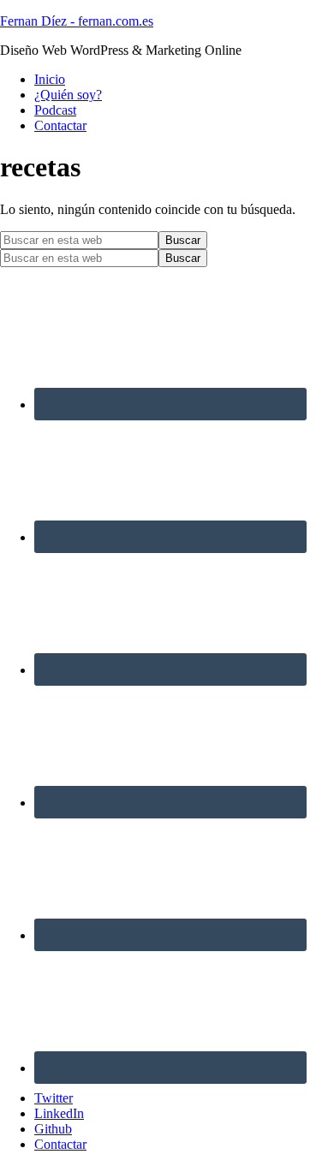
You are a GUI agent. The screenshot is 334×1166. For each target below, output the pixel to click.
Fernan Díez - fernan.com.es (76, 21)
